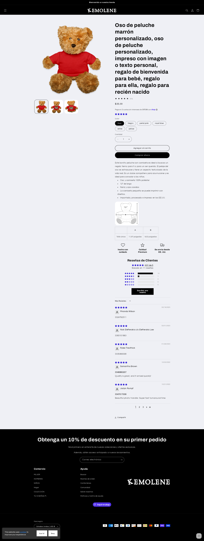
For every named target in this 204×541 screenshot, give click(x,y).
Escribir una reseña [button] (142, 291)
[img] (121, 308)
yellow (131, 129)
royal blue (159, 123)
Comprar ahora (142, 155)
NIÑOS (37, 483)
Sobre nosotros (86, 492)
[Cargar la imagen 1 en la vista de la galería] (41, 107)
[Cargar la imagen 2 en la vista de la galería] (56, 107)
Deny (53, 533)
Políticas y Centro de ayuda (91, 496)
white (120, 129)
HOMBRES (38, 479)
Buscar (83, 475)
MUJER (37, 475)
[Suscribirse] (121, 460)
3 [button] (143, 407)
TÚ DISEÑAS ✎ (40, 496)
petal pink (144, 123)
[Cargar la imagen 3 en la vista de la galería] (71, 107)
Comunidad (85, 487)
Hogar (36, 487)
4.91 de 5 (149, 265)
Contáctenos (85, 483)
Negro (130, 123)
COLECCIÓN (39, 492)
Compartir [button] (121, 417)
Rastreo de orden (87, 479)
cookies (23, 532)
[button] (5, 10)
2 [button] (139, 407)
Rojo (119, 123)
